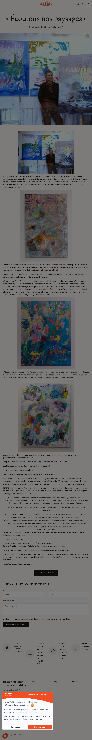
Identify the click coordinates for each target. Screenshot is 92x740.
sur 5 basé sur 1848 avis (18, 646)
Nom (5, 590)
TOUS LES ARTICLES (46, 573)
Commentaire (9, 601)
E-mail (51, 590)
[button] (4, 4)
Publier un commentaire (16, 624)
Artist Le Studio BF (20, 735)
